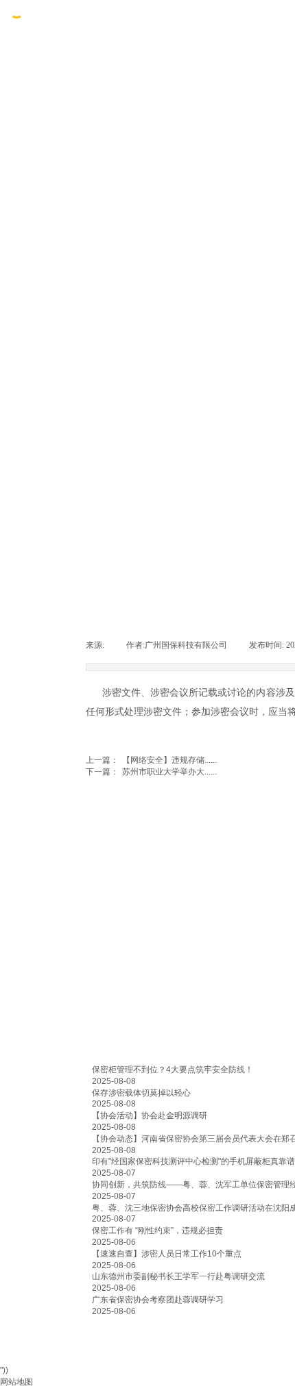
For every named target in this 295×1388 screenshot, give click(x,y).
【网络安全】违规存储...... (151, 760)
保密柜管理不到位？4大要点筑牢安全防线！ (172, 1069)
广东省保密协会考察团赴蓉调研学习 (158, 1299)
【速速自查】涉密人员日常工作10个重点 (166, 1254)
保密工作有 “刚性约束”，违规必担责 (157, 1230)
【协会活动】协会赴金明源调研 (149, 1115)
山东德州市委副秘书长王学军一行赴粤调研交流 (178, 1276)
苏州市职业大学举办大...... (151, 772)
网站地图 (16, 1382)
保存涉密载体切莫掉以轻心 (141, 1093)
